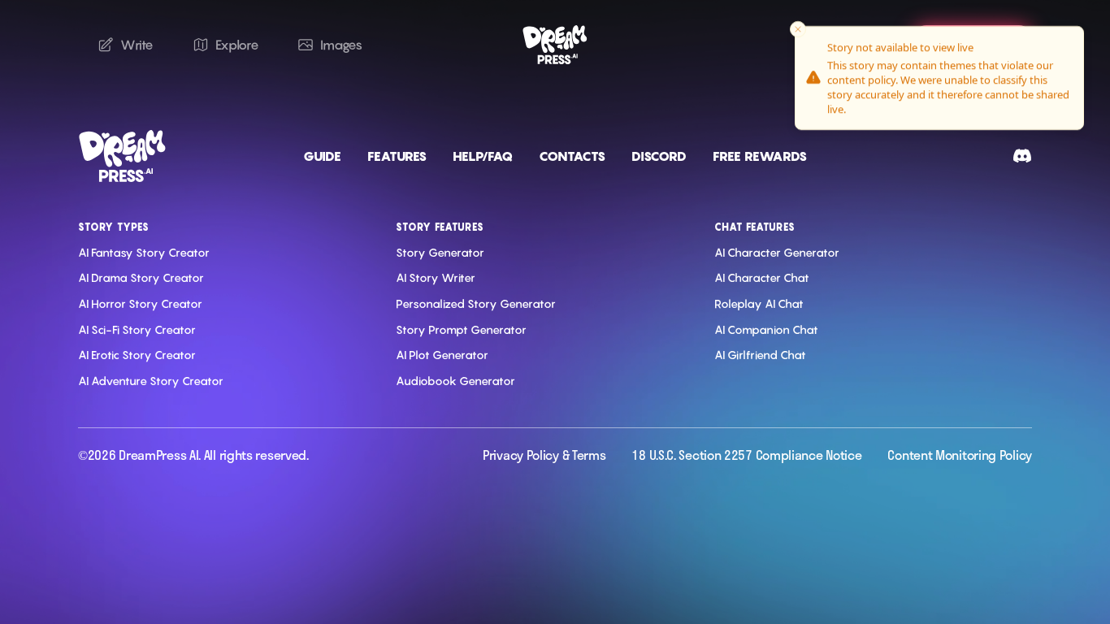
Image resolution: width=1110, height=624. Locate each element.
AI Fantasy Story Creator (144, 252)
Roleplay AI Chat (759, 303)
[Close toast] (798, 29)
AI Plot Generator (442, 355)
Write (137, 45)
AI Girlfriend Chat (760, 355)
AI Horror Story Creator (140, 303)
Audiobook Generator (455, 381)
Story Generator (440, 252)
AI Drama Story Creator (141, 277)
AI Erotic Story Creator (137, 355)
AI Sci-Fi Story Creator (137, 329)
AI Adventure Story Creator (150, 381)
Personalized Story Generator (476, 303)
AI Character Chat (761, 277)
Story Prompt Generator (461, 329)
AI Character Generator (776, 252)
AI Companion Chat (766, 329)
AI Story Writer (435, 277)
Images (341, 45)
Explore (237, 45)
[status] (939, 78)
